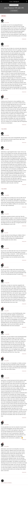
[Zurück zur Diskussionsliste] (1, 1)
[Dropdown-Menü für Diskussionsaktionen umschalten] (26, 1)
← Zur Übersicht (14, 10)
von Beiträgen (13, 1)
